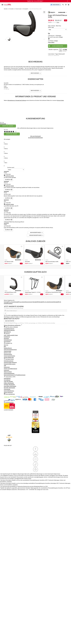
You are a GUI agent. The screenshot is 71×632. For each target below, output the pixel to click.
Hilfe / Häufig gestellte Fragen (11, 335)
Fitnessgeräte (7, 389)
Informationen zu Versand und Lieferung (16, 100)
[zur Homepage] (7, 4)
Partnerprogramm (8, 354)
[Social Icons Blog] (35, 469)
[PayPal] (12, 400)
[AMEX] (35, 400)
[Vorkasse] (53, 400)
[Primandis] (46, 397)
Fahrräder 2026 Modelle (9, 384)
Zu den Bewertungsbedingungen (35, 137)
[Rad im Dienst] (52, 397)
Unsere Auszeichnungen (9, 356)
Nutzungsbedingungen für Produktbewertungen (14, 375)
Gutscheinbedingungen (9, 373)
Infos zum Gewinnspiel (35, 136)
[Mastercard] (30, 400)
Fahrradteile (11, 8)
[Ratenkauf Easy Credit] (47, 400)
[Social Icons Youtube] (35, 454)
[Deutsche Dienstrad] (26, 397)
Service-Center (60, 100)
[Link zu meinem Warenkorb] (68, 4)
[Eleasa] (40, 397)
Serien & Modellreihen (9, 391)
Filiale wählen (51, 42)
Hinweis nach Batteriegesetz (10, 368)
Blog (5, 346)
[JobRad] (7, 397)
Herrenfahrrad (7, 380)
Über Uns (6, 345)
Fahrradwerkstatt (8, 340)
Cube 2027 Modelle (8, 381)
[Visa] (25, 400)
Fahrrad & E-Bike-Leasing (9, 364)
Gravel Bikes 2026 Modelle (10, 386)
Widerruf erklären (8, 371)
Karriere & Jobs (7, 352)
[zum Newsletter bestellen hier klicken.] (5, 313)
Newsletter (6, 338)
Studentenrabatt (7, 351)
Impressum (6, 370)
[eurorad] (6, 400)
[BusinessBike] (19, 397)
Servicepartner (7, 341)
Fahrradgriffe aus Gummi (19, 302)
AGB (5, 365)
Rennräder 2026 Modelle (9, 387)
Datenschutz (7, 367)
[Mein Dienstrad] (33, 397)
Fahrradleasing (7, 331)
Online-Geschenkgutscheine (10, 349)
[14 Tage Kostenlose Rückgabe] (63, 50)
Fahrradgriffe (25, 8)
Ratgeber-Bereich (8, 348)
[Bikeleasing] (13, 397)
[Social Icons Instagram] (35, 459)
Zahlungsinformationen (9, 330)
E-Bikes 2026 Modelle (9, 383)
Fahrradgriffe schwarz (9, 302)
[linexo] (61, 397)
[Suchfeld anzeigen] (63, 5)
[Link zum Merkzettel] (66, 5)
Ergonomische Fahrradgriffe (31, 302)
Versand (58, 22)
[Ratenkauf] (41, 400)
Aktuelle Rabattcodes (9, 357)
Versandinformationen (9, 328)
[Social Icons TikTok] (35, 464)
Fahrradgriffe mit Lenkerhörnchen (46, 302)
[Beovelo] (57, 397)
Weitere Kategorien (8, 392)
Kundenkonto (7, 336)
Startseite (5, 8)
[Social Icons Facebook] (35, 449)
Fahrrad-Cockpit (18, 8)
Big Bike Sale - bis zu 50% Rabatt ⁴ (35, 1)
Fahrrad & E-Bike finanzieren (10, 362)
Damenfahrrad (7, 378)
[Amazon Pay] (18, 400)
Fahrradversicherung (8, 361)
